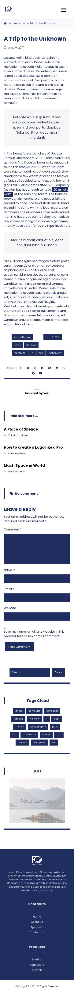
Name (9, 570)
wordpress (39, 742)
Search (58, 672)
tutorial (46, 734)
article (18, 710)
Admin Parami (22, 337)
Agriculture (37, 965)
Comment (12, 529)
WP (53, 742)
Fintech (37, 970)
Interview (13, 453)
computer (20, 353)
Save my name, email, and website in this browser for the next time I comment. (34, 633)
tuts (59, 734)
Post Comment (20, 647)
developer (52, 710)
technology (55, 353)
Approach (37, 927)
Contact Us (37, 932)
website (22, 742)
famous (18, 718)
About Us (37, 922)
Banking (37, 959)
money (20, 726)
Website (10, 608)
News (18, 345)
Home (37, 916)
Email (9, 589)
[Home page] (5, 23)
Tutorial (12, 435)
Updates (31, 345)
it (32, 353)
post (54, 726)
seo (41, 353)
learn (56, 718)
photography (38, 726)
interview (34, 718)
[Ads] (37, 800)
